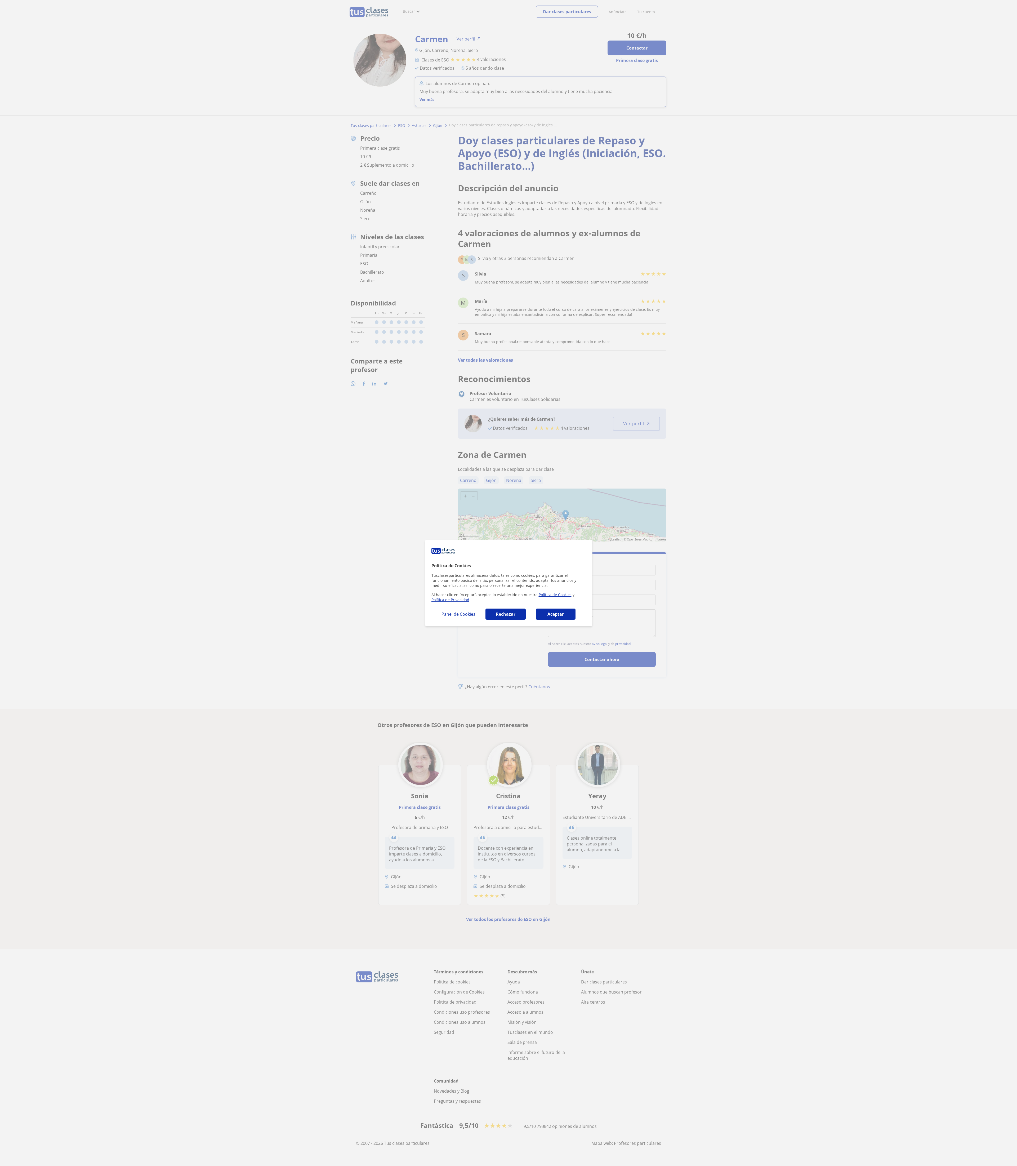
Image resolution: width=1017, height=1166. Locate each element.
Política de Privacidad (450, 599)
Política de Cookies (555, 594)
